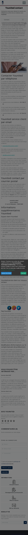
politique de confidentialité (7, 270)
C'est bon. (23, 273)
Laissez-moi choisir (6, 273)
